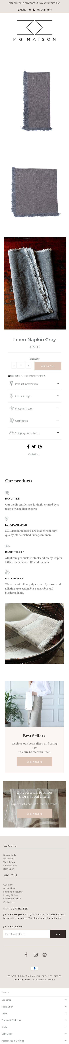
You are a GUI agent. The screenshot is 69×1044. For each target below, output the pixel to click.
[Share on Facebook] (28, 447)
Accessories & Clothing (13, 1040)
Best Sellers (9, 858)
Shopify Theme (50, 976)
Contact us (33, 454)
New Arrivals (9, 855)
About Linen (9, 888)
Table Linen (9, 862)
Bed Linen (7, 999)
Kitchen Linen (10, 865)
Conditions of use (12, 898)
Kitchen (5, 1027)
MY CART (44, 9)
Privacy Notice (10, 895)
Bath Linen (8, 868)
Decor (5, 1013)
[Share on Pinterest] (40, 447)
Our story (8, 884)
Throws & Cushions (11, 1020)
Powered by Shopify (44, 979)
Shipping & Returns (12, 891)
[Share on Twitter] (34, 447)
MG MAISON (34, 976)
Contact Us (8, 902)
